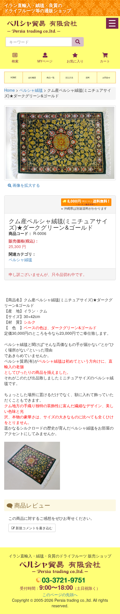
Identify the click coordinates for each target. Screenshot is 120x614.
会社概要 (32, 77)
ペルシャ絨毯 (20, 259)
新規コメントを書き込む (33, 527)
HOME (13, 77)
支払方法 (69, 77)
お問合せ (106, 77)
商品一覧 (50, 77)
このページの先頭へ (60, 594)
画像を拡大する (25, 185)
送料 (88, 77)
